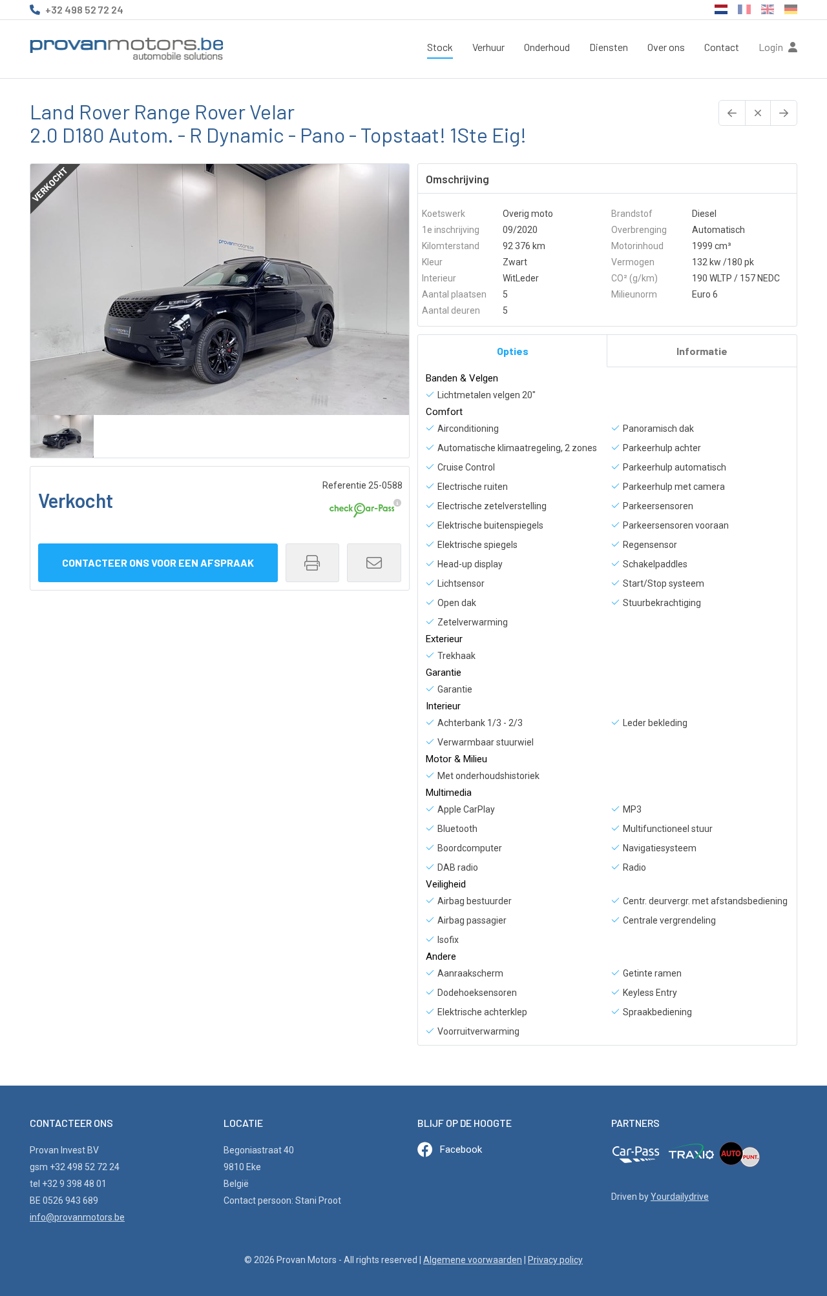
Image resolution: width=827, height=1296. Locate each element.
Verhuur (488, 47)
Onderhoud (547, 47)
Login (772, 47)
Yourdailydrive (680, 1196)
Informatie (702, 351)
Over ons (666, 47)
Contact (721, 47)
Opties (513, 351)
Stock (440, 47)
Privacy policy (555, 1260)
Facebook (461, 1149)
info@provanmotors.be (77, 1217)
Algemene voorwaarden (472, 1260)
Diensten (608, 47)
